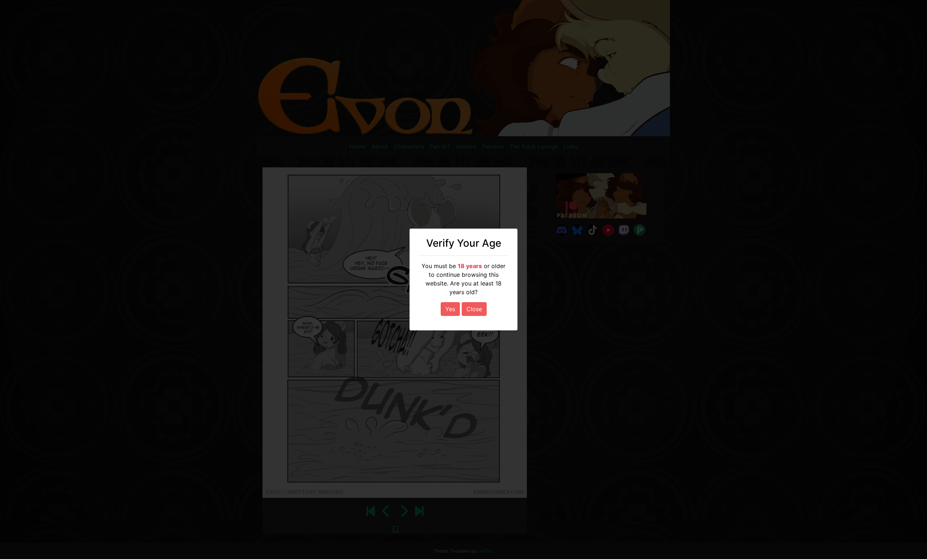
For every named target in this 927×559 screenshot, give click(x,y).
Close (474, 309)
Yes (450, 309)
